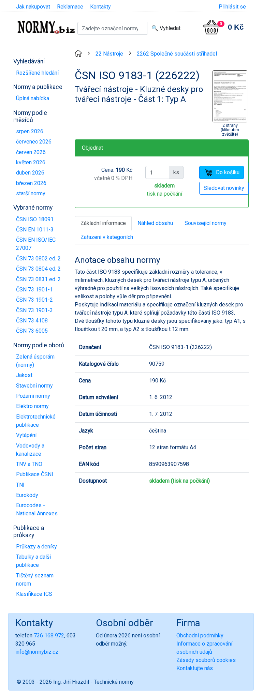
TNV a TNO (29, 464)
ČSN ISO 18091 (35, 219)
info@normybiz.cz (36, 652)
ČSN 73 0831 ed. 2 (38, 279)
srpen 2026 (29, 131)
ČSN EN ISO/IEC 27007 (36, 244)
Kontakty (100, 6)
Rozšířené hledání (37, 73)
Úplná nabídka (32, 98)
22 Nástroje (109, 53)
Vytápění (26, 435)
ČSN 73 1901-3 (34, 310)
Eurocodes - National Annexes (37, 509)
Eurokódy (27, 495)
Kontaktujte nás (194, 668)
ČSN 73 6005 (32, 331)
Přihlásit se (232, 6)
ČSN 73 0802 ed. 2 (38, 258)
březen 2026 (31, 183)
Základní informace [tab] (103, 223)
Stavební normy (34, 385)
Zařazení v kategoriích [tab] (107, 237)
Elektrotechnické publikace (36, 420)
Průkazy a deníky (36, 546)
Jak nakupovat (33, 6)
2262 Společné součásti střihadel (177, 53)
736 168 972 (49, 635)
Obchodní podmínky (199, 635)
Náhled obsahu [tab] (155, 223)
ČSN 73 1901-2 (34, 300)
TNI (20, 485)
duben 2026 (30, 172)
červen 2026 (31, 152)
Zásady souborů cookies (206, 660)
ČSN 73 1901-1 (34, 289)
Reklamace (70, 6)
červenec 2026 (34, 141)
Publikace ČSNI (34, 474)
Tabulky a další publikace (33, 561)
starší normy (30, 193)
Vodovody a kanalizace (30, 449)
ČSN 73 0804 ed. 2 (38, 269)
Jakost (24, 375)
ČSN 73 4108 (32, 320)
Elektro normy (32, 406)
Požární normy (33, 396)
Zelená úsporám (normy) (35, 360)
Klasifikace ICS (34, 594)
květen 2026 (30, 162)
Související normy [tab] (206, 223)
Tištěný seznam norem (35, 579)
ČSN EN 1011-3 (35, 229)
